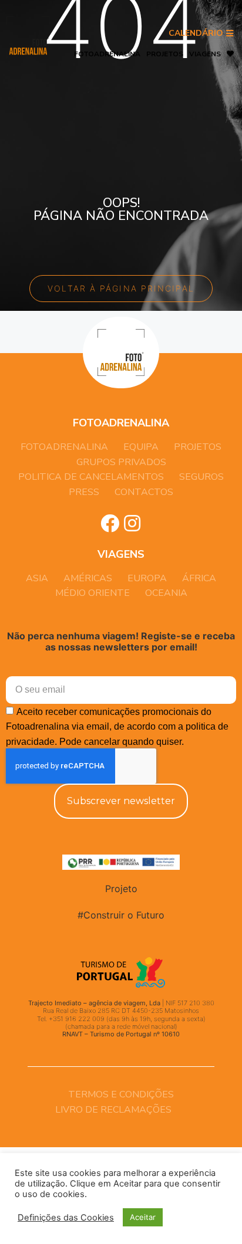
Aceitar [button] (143, 1217)
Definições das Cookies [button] (66, 1217)
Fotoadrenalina (107, 54)
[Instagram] (132, 523)
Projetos (164, 54)
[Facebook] (110, 523)
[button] (201, 33)
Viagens (205, 54)
